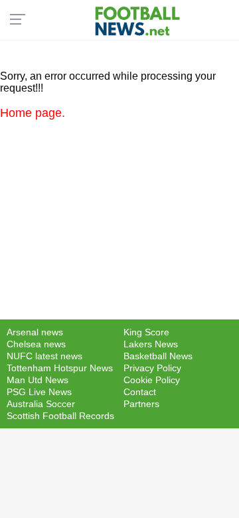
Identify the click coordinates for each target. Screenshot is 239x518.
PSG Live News (39, 392)
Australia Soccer (41, 403)
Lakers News (150, 344)
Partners (141, 403)
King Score (146, 332)
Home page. (32, 113)
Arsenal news (35, 332)
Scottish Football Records (60, 415)
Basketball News (158, 356)
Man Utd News (37, 380)
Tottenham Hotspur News (60, 368)
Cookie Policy (151, 380)
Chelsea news (36, 344)
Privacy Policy (152, 368)
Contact (139, 392)
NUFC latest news (44, 356)
